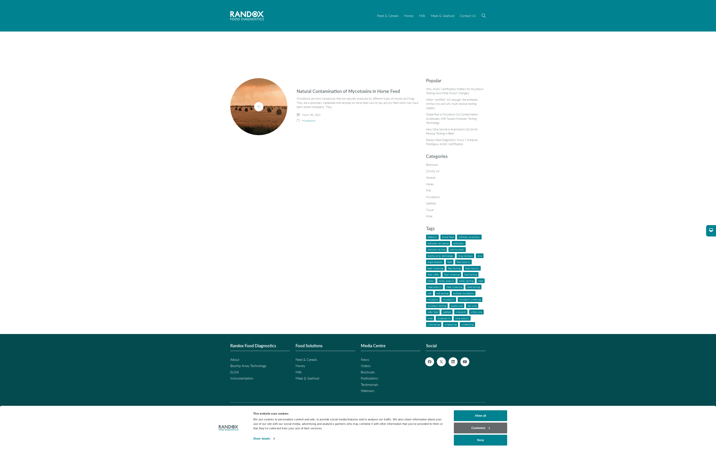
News (365, 359)
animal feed (448, 237)
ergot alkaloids (435, 262)
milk (430, 293)
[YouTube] (464, 361)
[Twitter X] (441, 361)
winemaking (434, 324)
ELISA (479, 255)
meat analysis (435, 286)
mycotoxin (433, 299)
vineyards (461, 311)
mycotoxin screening (470, 299)
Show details (261, 438)
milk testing (442, 293)
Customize (478, 427)
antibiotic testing (436, 249)
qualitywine (457, 305)
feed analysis (463, 262)
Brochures (432, 165)
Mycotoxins (308, 120)
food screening (452, 274)
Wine (429, 216)
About (234, 359)
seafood (447, 311)
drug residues (465, 255)
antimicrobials (457, 249)
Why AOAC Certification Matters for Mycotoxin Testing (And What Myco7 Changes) (454, 91)
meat (480, 280)
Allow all (480, 415)
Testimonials (369, 384)
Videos (366, 365)
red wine (472, 305)
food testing (470, 274)
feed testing (454, 268)
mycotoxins (449, 299)
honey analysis (446, 280)
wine (430, 318)
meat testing (473, 286)
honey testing (466, 280)
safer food (433, 311)
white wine (476, 311)
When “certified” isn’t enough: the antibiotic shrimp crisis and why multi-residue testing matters (452, 104)
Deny (480, 440)
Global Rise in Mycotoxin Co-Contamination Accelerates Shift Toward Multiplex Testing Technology (452, 118)
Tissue (430, 210)
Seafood (431, 203)
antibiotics (458, 243)
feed (449, 262)
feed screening (435, 268)
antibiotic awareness (469, 237)
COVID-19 (432, 171)
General (430, 177)
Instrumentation (241, 378)
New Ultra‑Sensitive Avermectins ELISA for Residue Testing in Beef (452, 131)
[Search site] (484, 16)
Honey (430, 184)
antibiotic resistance (438, 243)
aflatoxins (432, 237)
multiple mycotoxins (463, 293)
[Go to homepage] (247, 15)
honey (431, 280)
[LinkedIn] (453, 361)
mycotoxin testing (437, 305)
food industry (472, 268)
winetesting (467, 324)
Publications (369, 378)
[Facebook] (429, 361)
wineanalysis (443, 318)
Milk (428, 190)
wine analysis (462, 318)
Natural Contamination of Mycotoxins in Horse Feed (348, 91)
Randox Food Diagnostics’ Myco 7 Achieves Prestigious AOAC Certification (452, 142)
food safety (433, 274)
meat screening (454, 286)
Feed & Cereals (306, 359)
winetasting (451, 324)
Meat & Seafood (307, 378)
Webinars (367, 390)
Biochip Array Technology (440, 255)
